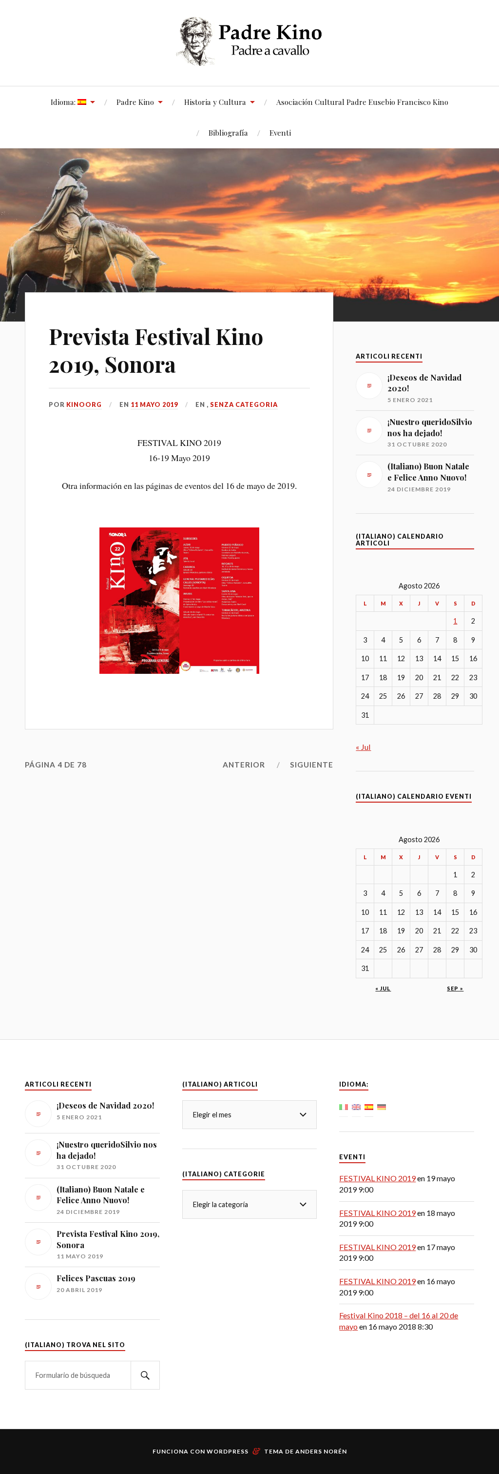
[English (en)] (356, 1106)
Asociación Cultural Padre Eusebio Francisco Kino (362, 102)
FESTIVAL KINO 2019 (377, 1178)
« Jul (363, 746)
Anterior (244, 764)
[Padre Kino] (249, 58)
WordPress (228, 1451)
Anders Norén (321, 1451)
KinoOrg (84, 404)
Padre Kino (135, 102)
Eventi (280, 132)
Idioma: (64, 102)
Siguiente (311, 764)
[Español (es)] (369, 1106)
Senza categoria (244, 404)
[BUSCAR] (145, 1375)
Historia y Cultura (215, 102)
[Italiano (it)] (343, 1106)
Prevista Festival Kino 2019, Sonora (156, 350)
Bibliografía (228, 132)
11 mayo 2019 (154, 404)
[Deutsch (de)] (381, 1106)
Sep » (455, 988)
